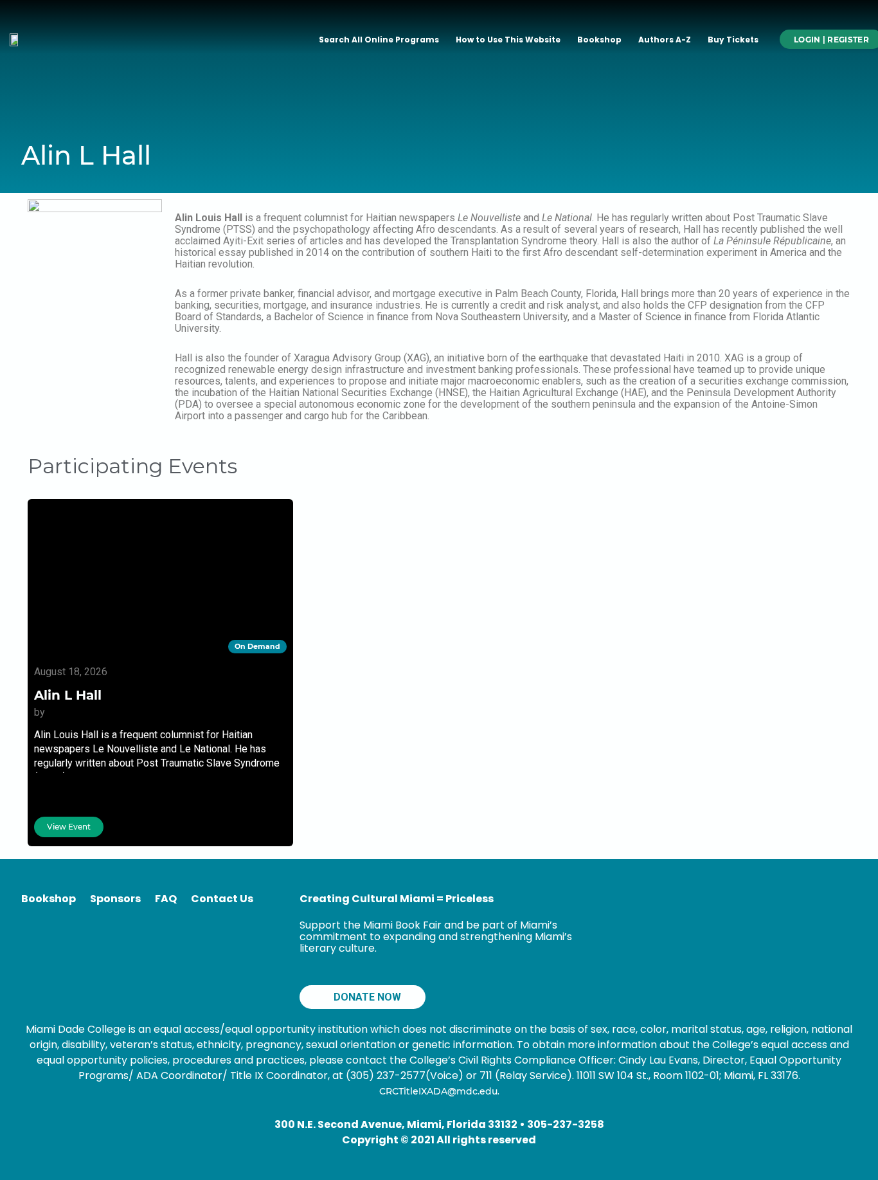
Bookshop (599, 39)
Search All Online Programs (379, 39)
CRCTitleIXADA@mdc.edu (438, 1091)
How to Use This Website (508, 39)
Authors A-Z (664, 39)
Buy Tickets (733, 39)
